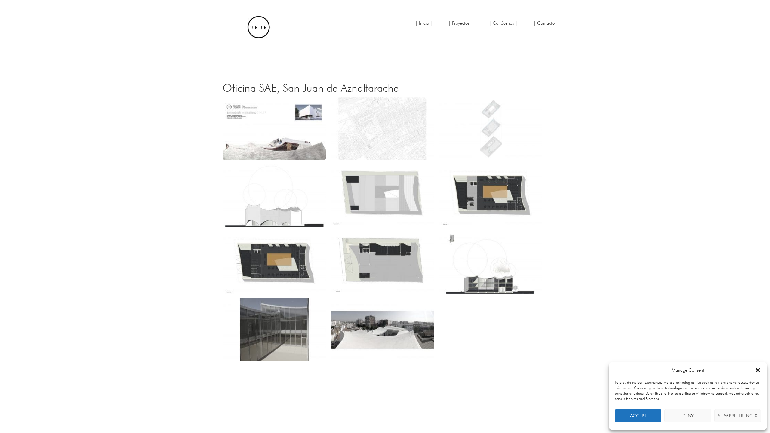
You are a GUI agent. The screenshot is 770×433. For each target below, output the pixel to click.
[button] (758, 370)
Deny (688, 416)
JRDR (259, 27)
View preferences (737, 416)
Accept (638, 416)
